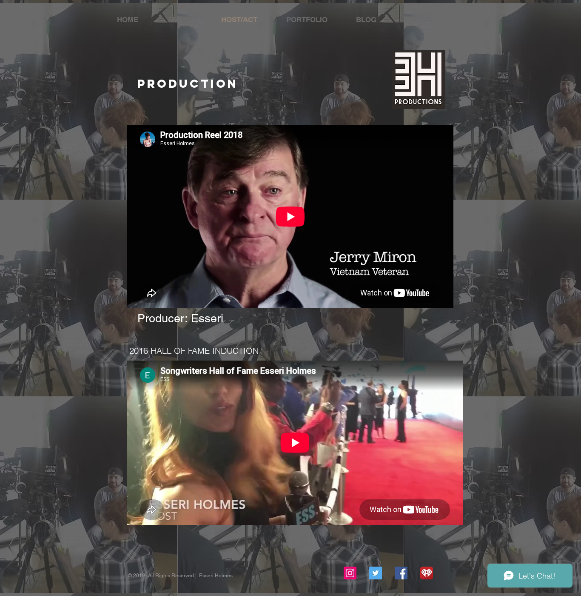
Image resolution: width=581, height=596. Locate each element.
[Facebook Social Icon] (401, 573)
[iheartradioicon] (426, 573)
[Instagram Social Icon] (350, 573)
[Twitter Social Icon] (375, 573)
